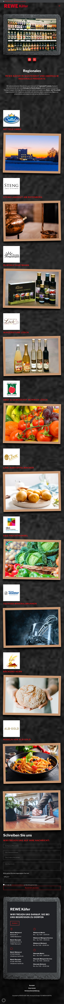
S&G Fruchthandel (15, 535)
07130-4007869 (15, 961)
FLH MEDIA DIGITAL (46, 995)
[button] (3, 1000)
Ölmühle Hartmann (16, 265)
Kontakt (32, 985)
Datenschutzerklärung (18, 885)
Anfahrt (15, 923)
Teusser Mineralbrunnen (20, 603)
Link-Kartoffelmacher (18, 467)
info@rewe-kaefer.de (16, 956)
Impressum (32, 988)
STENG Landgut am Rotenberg (22, 197)
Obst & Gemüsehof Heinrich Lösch (25, 400)
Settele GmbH (12, 129)
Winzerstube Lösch (16, 332)
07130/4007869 (8, 1)
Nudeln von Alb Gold (17, 739)
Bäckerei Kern (12, 671)
